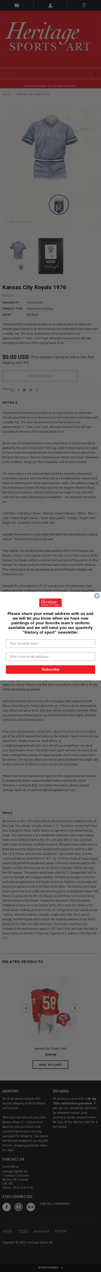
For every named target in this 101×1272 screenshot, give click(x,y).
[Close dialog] (97, 595)
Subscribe (50, 669)
